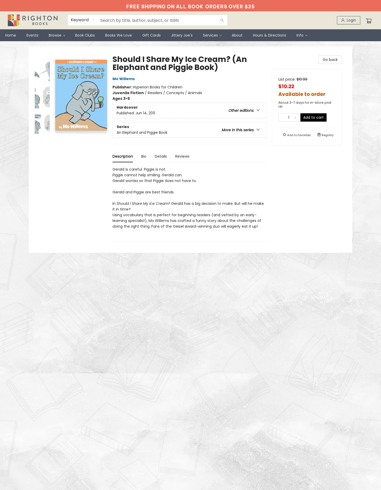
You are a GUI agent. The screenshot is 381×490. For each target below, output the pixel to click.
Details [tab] (161, 156)
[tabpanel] (189, 203)
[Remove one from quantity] (282, 117)
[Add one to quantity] (295, 117)
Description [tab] (122, 156)
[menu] (190, 35)
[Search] (222, 20)
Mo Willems (123, 78)
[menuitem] (10, 35)
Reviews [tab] (182, 156)
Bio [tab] (143, 156)
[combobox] (83, 20)
